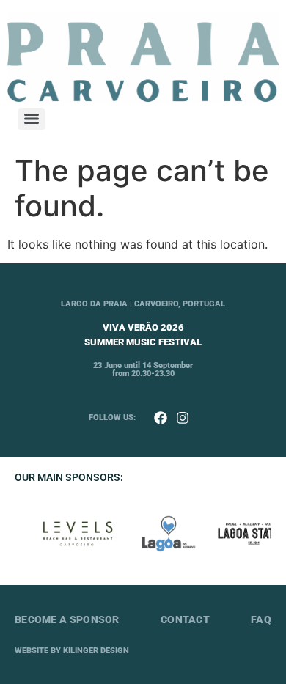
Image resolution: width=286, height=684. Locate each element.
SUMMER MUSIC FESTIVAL (143, 342)
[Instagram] (183, 417)
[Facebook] (161, 417)
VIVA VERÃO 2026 (143, 327)
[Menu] (31, 119)
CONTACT (185, 619)
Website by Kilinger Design (72, 650)
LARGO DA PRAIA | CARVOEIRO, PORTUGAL (143, 304)
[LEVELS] (75, 533)
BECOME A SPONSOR (67, 619)
